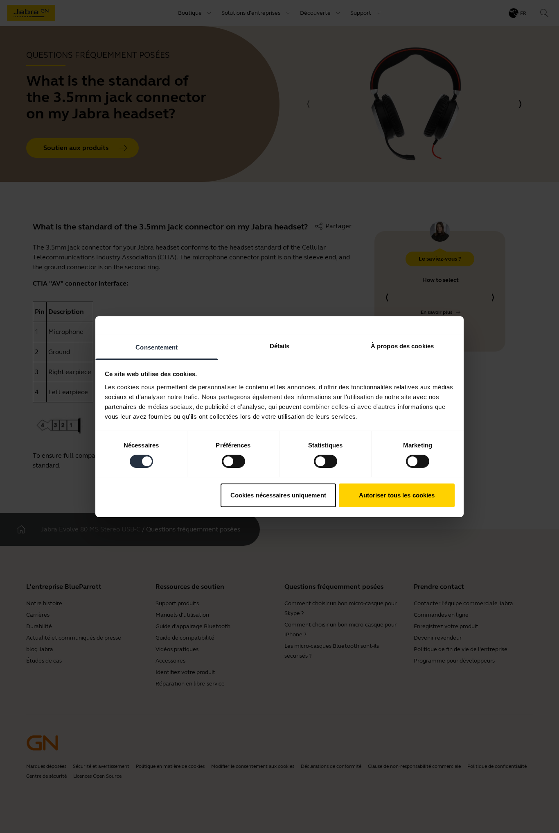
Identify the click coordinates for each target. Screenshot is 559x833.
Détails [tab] (280, 345)
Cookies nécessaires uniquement (278, 495)
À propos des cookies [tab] (402, 345)
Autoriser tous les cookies (397, 495)
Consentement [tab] (156, 346)
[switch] (233, 461)
